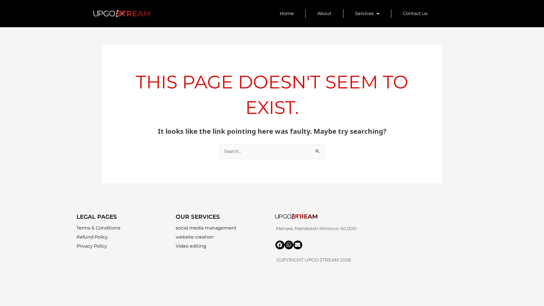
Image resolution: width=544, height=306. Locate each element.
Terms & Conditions (98, 228)
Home (287, 13)
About (324, 13)
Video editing (191, 246)
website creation (195, 237)
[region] (73, 265)
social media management (206, 228)
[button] (279, 245)
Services (364, 13)
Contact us (415, 13)
